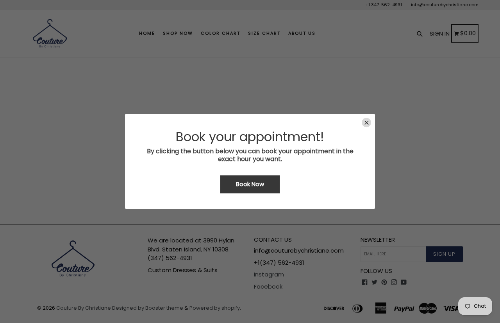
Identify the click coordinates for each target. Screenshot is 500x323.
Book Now (250, 184)
